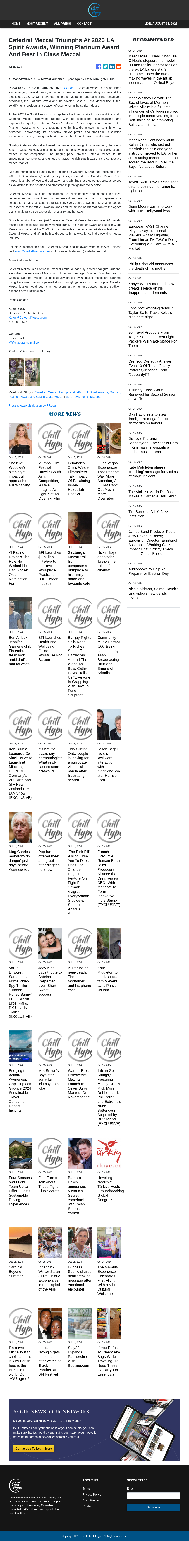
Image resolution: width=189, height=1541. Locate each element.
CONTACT (84, 23)
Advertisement (92, 1500)
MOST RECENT (37, 23)
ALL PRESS (62, 23)
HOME (16, 23)
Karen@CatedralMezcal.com (28, 317)
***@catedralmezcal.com (25, 342)
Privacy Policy (92, 1494)
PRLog (68, 87)
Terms (86, 1488)
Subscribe (153, 1507)
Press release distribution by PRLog (32, 405)
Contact (88, 1506)
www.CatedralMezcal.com (32, 251)
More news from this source (83, 396)
